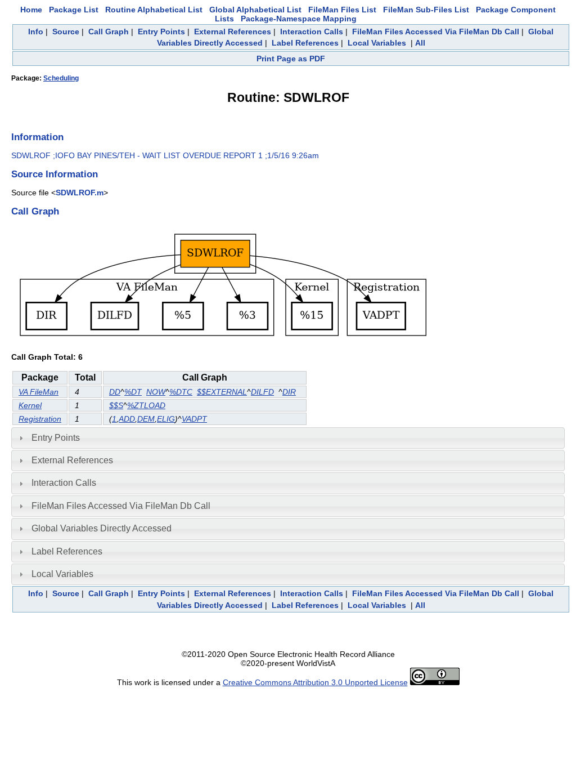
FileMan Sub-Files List (426, 9)
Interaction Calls (311, 31)
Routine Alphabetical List (153, 9)
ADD (127, 418)
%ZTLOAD (146, 405)
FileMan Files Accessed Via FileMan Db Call (435, 31)
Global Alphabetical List (255, 9)
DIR (289, 391)
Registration (40, 418)
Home (31, 9)
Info (35, 31)
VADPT (194, 418)
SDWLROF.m (80, 192)
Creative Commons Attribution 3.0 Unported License (315, 682)
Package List (73, 9)
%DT (133, 391)
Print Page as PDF (290, 58)
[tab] (288, 438)
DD (114, 391)
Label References (305, 42)
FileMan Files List (342, 9)
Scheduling (61, 78)
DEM (146, 418)
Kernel (30, 405)
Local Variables (377, 42)
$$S (116, 405)
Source (65, 31)
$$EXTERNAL (222, 391)
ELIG (166, 418)
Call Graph (108, 31)
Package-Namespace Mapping (299, 18)
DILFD (262, 391)
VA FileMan (38, 391)
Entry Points (161, 31)
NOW (155, 391)
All (420, 42)
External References (232, 31)
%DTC (180, 391)
